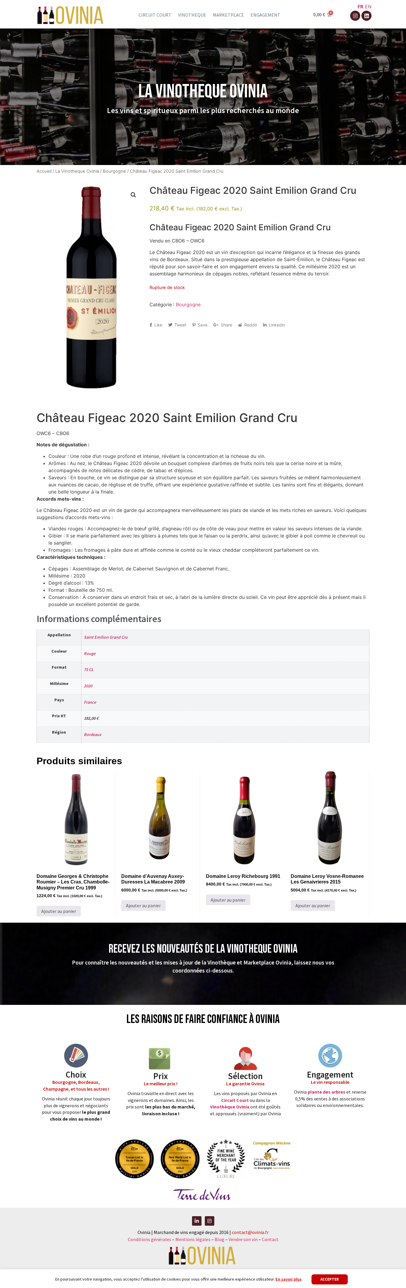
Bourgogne (114, 171)
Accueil (44, 171)
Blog (220, 1239)
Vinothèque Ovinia (229, 1107)
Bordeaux (92, 734)
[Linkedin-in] (197, 1221)
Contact (270, 1239)
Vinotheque (192, 15)
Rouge (89, 653)
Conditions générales (149, 1239)
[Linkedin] (366, 16)
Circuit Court (235, 1100)
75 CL (88, 669)
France (90, 702)
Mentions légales (192, 1239)
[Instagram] (355, 16)
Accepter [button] (329, 1279)
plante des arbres (326, 1092)
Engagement (265, 15)
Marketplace (228, 15)
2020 (88, 686)
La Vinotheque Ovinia (77, 171)
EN (368, 6)
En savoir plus (289, 1279)
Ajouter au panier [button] (58, 911)
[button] (133, 195)
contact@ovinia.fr (250, 1232)
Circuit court (155, 15)
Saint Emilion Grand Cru (106, 637)
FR (360, 6)
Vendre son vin (244, 1239)
